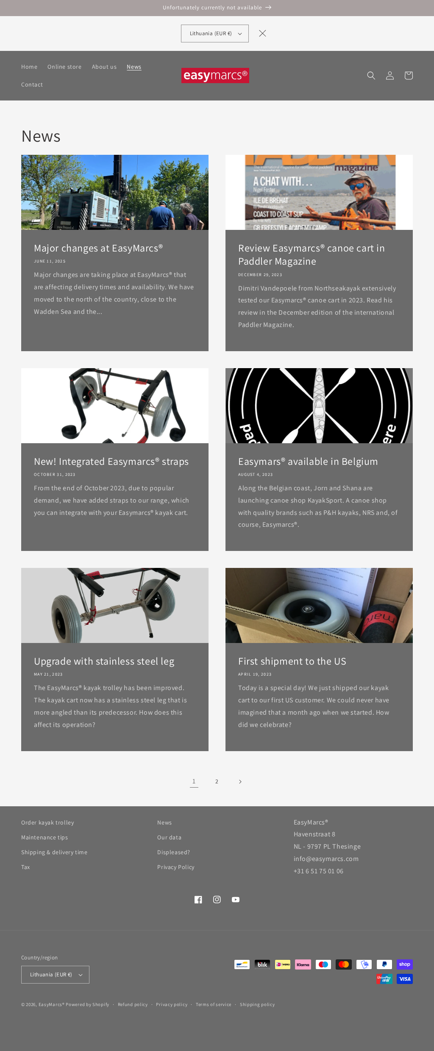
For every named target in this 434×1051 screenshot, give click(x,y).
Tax (25, 867)
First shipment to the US (292, 661)
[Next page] (240, 781)
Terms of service (213, 1004)
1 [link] (194, 781)
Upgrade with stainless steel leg (104, 661)
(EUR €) (211, 33)
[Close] (262, 33)
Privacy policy (171, 1004)
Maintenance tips (44, 837)
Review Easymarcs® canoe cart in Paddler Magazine (311, 254)
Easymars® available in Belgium (308, 461)
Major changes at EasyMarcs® (98, 247)
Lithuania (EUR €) (51, 974)
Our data (169, 837)
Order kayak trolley (47, 822)
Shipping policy (257, 1004)
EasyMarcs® (52, 1004)
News (164, 822)
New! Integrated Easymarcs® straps (111, 461)
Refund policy (133, 1004)
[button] (371, 75)
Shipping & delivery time (54, 852)
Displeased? (173, 852)
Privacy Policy (175, 867)
